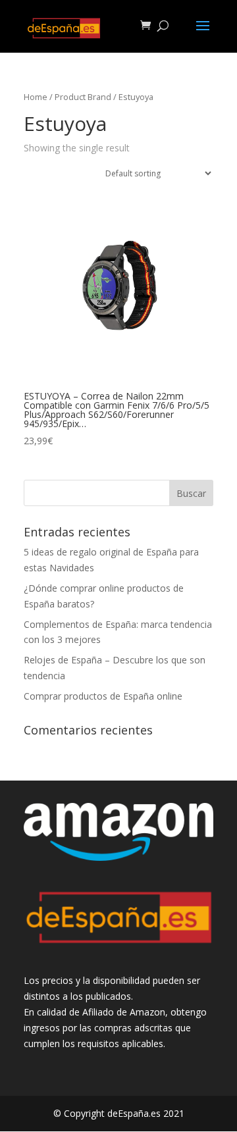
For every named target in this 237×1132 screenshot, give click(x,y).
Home (35, 97)
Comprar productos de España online (103, 696)
